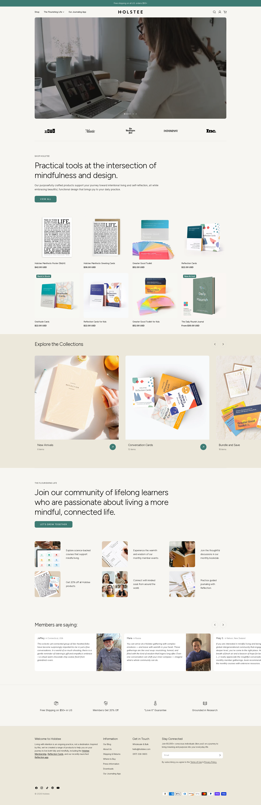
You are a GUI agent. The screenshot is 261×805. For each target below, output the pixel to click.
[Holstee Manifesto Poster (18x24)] (57, 237)
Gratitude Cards (42, 322)
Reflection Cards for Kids (95, 322)
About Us (107, 749)
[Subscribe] (220, 755)
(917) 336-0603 (140, 754)
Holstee (45, 793)
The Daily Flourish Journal (192, 322)
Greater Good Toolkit (142, 263)
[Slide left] (215, 344)
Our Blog (107, 744)
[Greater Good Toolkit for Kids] (155, 295)
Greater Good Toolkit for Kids (146, 322)
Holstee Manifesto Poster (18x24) (50, 263)
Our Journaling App (112, 773)
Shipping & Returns (111, 754)
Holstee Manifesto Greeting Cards (99, 263)
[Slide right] (223, 344)
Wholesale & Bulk (141, 744)
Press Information (111, 764)
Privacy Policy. (210, 762)
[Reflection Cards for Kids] (106, 295)
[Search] (214, 12)
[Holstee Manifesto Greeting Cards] (106, 237)
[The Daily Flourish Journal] (203, 295)
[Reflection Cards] (203, 237)
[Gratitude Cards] (57, 295)
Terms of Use (196, 762)
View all (45, 199)
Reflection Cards (189, 263)
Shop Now (54, 107)
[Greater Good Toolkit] (155, 237)
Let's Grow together (53, 524)
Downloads (108, 768)
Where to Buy (109, 759)
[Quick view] (75, 220)
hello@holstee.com (141, 749)
